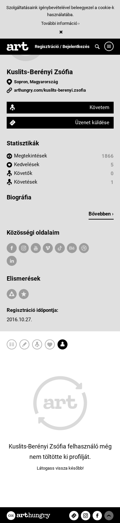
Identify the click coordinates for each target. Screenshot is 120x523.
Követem (99, 107)
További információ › (60, 23)
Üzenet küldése (92, 123)
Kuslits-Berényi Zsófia (40, 72)
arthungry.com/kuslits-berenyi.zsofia (50, 90)
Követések (25, 182)
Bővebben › (101, 214)
